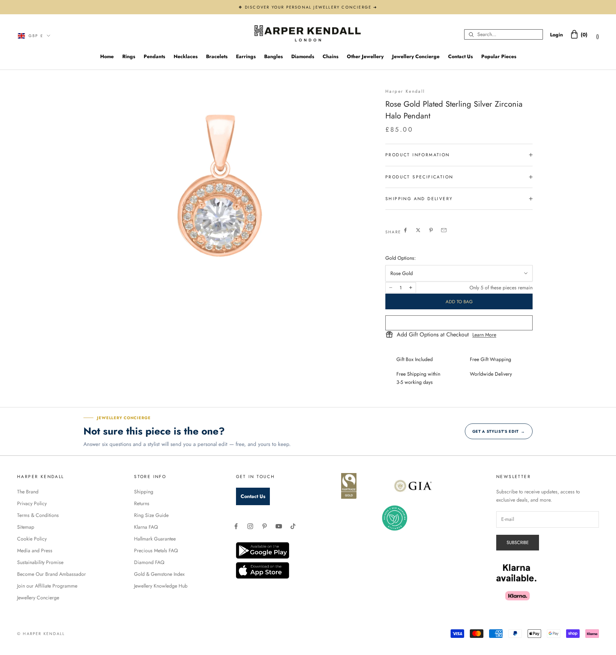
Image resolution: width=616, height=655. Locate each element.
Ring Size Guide (151, 515)
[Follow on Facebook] (236, 526)
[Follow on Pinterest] (264, 526)
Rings (128, 56)
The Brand (27, 491)
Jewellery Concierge (416, 56)
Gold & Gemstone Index (159, 574)
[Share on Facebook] (405, 230)
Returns (141, 503)
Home (107, 56)
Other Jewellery (365, 56)
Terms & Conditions (38, 515)
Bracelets (216, 56)
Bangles (273, 56)
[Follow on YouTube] (278, 526)
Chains (330, 56)
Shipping (143, 491)
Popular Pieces (498, 56)
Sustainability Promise (40, 562)
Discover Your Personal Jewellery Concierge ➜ (311, 7)
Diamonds (302, 56)
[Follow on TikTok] (293, 526)
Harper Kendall (405, 91)
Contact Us (460, 56)
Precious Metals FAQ (156, 550)
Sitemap (25, 526)
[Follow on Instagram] (250, 526)
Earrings (246, 56)
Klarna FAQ (146, 526)
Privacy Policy (32, 503)
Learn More (484, 334)
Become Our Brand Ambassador (51, 574)
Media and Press (34, 550)
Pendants (154, 56)
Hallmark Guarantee (155, 538)
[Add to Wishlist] (459, 322)
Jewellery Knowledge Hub (161, 585)
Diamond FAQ (149, 562)
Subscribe (518, 542)
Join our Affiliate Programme (47, 585)
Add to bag (459, 301)
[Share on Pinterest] (431, 230)
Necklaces (185, 56)
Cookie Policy (32, 538)
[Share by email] (444, 230)
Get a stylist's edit (498, 431)
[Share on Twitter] (418, 230)
